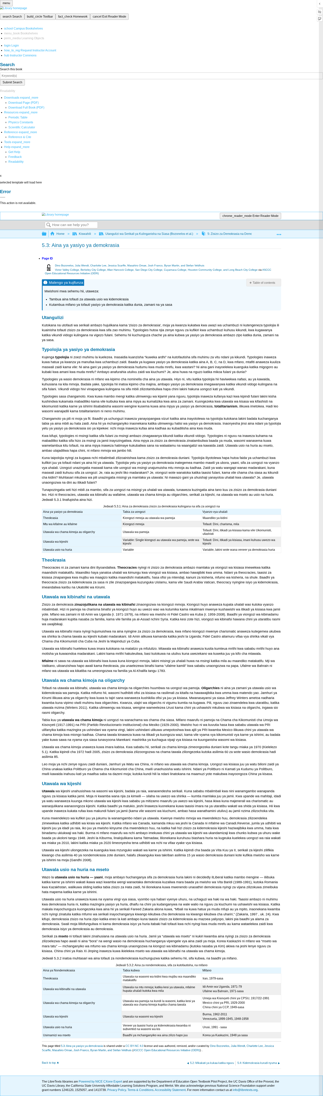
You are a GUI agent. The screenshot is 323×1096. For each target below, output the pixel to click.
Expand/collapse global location (279, 233)
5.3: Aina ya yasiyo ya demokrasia (82, 1045)
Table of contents (264, 282)
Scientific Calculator (21, 127)
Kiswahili (85, 233)
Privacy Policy (116, 1090)
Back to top (49, 1062)
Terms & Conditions (140, 1090)
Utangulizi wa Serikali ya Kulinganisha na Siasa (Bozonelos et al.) (149, 233)
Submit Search (12, 82)
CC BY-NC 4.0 (134, 1045)
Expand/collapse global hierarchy (46, 233)
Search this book (11, 69)
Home (60, 233)
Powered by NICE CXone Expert (101, 1081)
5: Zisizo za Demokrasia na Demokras (233, 233)
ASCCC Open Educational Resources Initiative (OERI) (166, 1050)
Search (48, 225)
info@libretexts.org (245, 1090)
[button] (15, 156)
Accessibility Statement (170, 1090)
